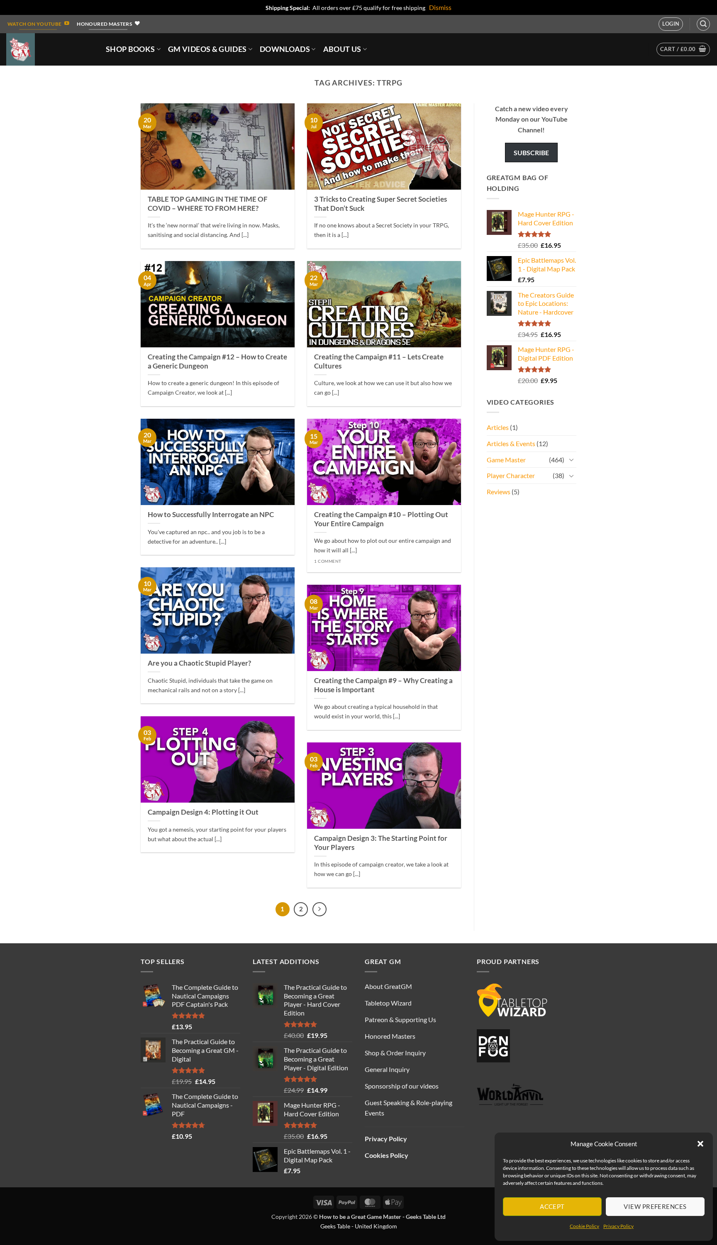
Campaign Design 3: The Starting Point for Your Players (380, 843)
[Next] (319, 909)
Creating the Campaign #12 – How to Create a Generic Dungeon (217, 361)
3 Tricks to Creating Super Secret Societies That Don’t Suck (380, 203)
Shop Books (130, 49)
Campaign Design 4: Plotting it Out (203, 812)
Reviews (498, 492)
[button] (700, 1144)
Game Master (506, 460)
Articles (498, 427)
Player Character (511, 475)
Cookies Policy (386, 1155)
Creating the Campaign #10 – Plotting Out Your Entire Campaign (381, 519)
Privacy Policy (618, 1226)
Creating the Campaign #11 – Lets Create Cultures (379, 361)
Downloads (285, 49)
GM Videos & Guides (207, 49)
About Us (342, 49)
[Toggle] (571, 459)
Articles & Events (511, 443)
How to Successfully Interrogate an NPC (211, 514)
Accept (552, 1206)
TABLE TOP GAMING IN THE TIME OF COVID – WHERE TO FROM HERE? (208, 203)
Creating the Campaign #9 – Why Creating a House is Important (383, 685)
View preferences (655, 1206)
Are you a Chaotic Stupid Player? (199, 663)
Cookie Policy (584, 1226)
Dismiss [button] (440, 7)
